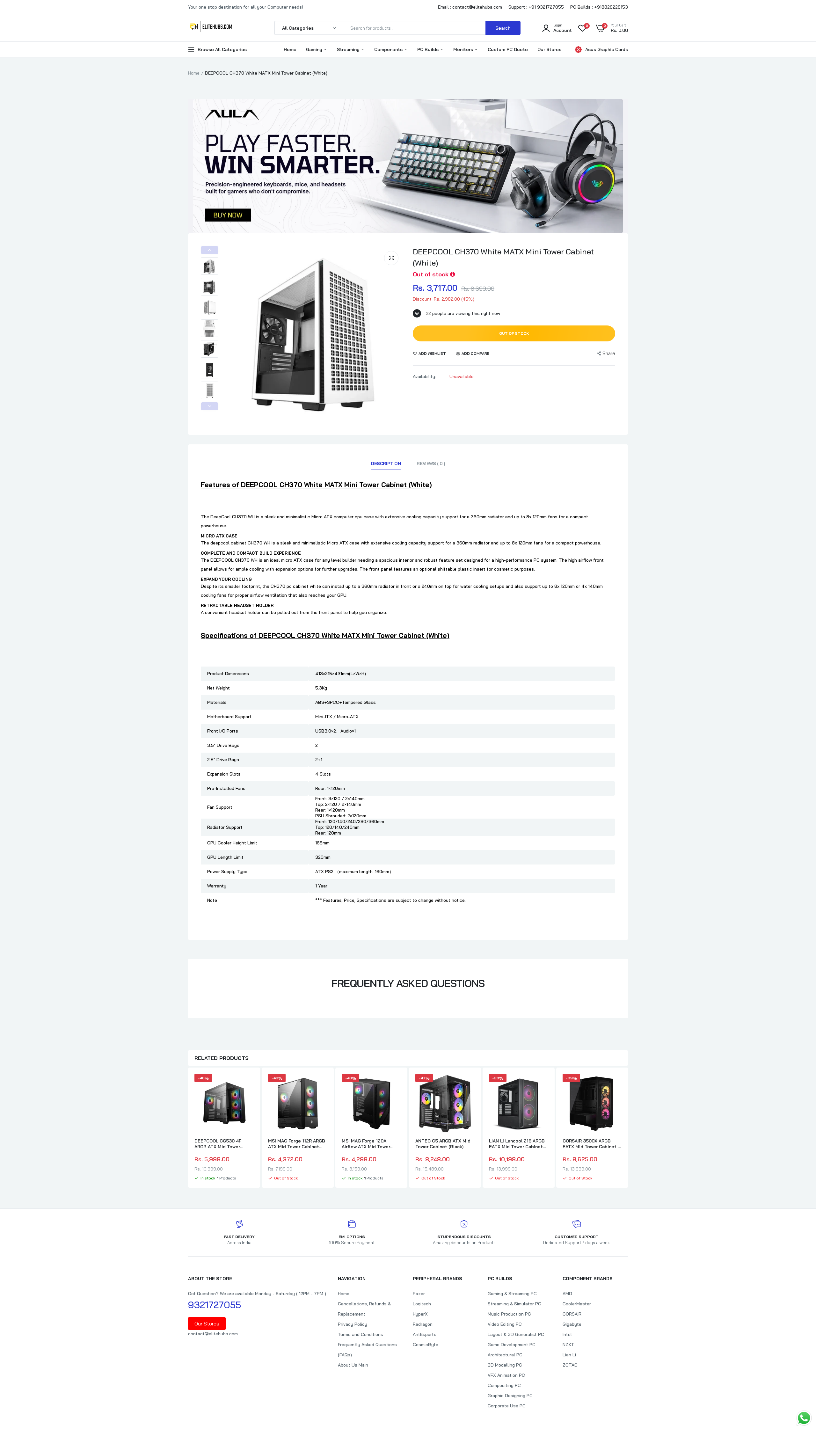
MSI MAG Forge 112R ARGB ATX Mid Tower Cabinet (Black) (296, 1143)
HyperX (420, 1314)
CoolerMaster (577, 1304)
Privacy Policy (352, 1324)
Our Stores (549, 49)
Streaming (349, 49)
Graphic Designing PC (510, 1395)
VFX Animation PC (506, 1375)
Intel (567, 1334)
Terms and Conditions (360, 1334)
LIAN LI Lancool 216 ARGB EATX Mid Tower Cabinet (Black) (517, 1143)
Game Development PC (512, 1344)
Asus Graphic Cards (606, 49)
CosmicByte (425, 1344)
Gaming (315, 49)
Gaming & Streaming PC (512, 1293)
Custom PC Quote (508, 49)
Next (209, 406)
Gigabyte (572, 1324)
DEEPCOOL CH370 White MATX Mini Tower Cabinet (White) (503, 257)
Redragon (423, 1324)
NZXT (568, 1344)
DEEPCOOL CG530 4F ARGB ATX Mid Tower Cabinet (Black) (217, 1143)
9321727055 (214, 1305)
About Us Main (353, 1365)
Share (608, 353)
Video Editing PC (505, 1324)
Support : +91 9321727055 (536, 7)
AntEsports (424, 1334)
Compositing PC (504, 1385)
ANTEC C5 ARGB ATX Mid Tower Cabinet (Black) (442, 1143)
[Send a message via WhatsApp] (804, 1418)
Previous (209, 250)
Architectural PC (505, 1355)
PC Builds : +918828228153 (599, 7)
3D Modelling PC (505, 1365)
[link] (248, 1084)
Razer (419, 1293)
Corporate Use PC (507, 1406)
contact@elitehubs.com (213, 1334)
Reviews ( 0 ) (431, 463)
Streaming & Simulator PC (514, 1304)
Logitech (422, 1304)
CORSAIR (572, 1314)
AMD (567, 1293)
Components (389, 49)
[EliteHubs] (211, 27)
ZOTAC (570, 1365)
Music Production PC (509, 1314)
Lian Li (569, 1355)
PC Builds (428, 49)
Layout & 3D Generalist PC (516, 1334)
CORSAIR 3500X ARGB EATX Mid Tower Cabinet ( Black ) (591, 1143)
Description (386, 463)
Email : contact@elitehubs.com (470, 7)
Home (290, 49)
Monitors (463, 49)
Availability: (424, 376)
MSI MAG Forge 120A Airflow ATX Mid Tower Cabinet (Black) (366, 1143)
